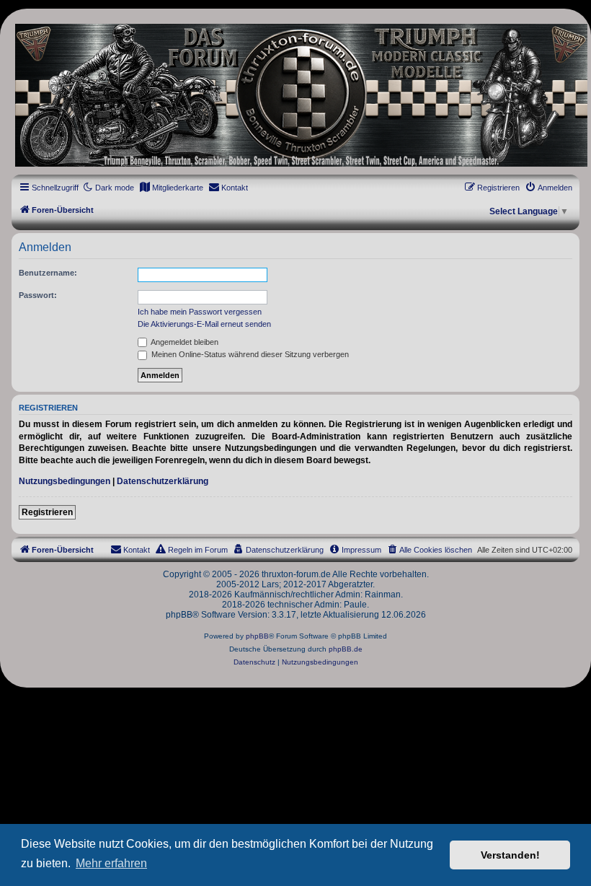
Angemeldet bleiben (183, 342)
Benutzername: (48, 272)
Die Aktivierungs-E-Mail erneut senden (204, 324)
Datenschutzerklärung (162, 481)
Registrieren (47, 512)
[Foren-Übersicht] (295, 95)
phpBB (257, 636)
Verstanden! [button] (510, 855)
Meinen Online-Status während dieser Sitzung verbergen (249, 354)
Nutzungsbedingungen (64, 481)
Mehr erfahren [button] (111, 863)
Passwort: (38, 295)
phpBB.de (346, 649)
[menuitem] (171, 187)
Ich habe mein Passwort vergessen (200, 311)
